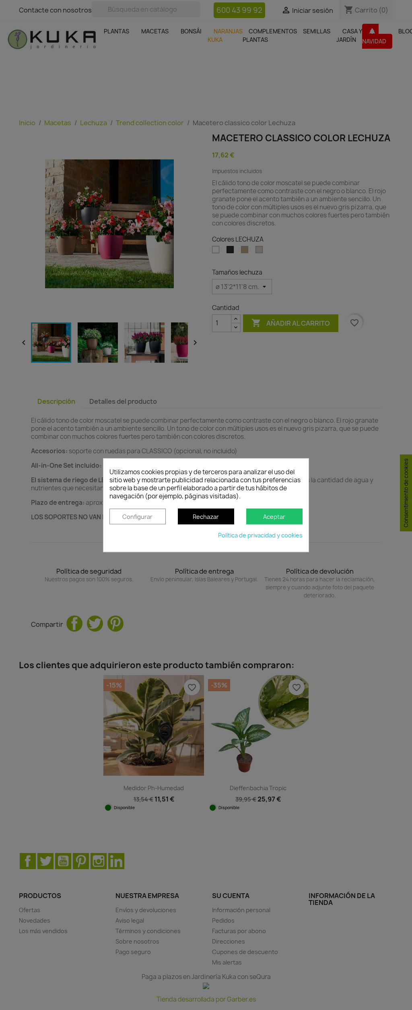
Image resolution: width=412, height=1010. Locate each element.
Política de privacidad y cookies (260, 535)
